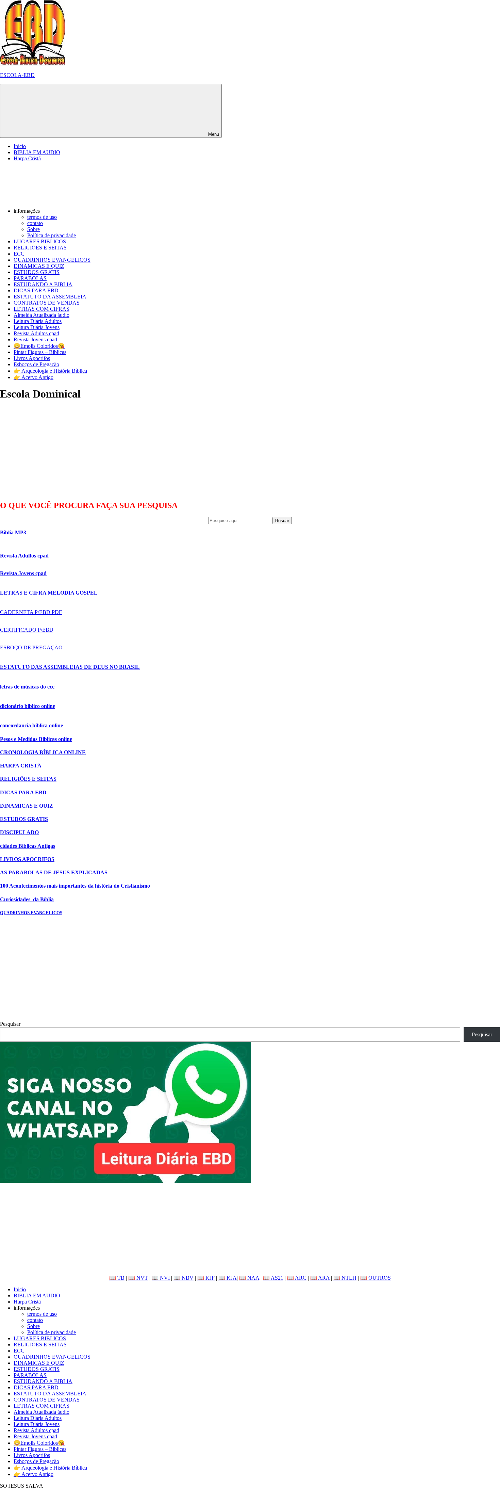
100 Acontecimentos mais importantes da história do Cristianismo (75, 886)
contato (35, 223)
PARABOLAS (30, 278)
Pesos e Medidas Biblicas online (36, 739)
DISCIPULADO (19, 832)
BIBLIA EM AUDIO (37, 152)
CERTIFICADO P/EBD (26, 630)
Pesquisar (10, 1024)
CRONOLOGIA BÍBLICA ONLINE (43, 752)
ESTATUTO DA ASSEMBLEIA (50, 297)
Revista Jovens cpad (35, 339)
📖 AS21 (273, 1278)
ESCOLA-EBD (17, 75)
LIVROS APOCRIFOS (27, 859)
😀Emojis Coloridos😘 (39, 346)
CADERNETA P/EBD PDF (31, 612)
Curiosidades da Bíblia (27, 899)
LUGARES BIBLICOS (40, 241)
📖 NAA (249, 1278)
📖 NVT (138, 1278)
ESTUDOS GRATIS (37, 272)
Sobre (33, 229)
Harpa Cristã (27, 158)
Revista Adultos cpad (36, 333)
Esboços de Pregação (36, 364)
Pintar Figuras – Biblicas (40, 352)
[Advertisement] (51, 450)
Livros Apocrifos (32, 358)
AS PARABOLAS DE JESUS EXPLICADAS (53, 872)
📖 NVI (161, 1278)
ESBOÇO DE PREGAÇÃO (31, 647)
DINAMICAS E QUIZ (39, 266)
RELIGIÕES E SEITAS (40, 247)
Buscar (282, 520)
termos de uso (42, 217)
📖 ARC (296, 1278)
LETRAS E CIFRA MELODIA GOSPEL (49, 593)
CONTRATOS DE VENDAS (47, 303)
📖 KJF (206, 1278)
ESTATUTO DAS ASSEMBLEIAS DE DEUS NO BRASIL (70, 667)
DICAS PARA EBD (36, 290)
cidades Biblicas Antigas (27, 846)
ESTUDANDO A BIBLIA (43, 284)
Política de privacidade (51, 235)
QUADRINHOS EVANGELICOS (52, 260)
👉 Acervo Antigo (33, 377)
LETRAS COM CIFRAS (41, 309)
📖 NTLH (344, 1278)
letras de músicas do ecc (27, 687)
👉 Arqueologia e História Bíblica (50, 371)
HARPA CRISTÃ (20, 765)
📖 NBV (183, 1278)
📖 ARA (320, 1278)
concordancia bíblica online (31, 725)
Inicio (20, 146)
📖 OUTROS (375, 1278)
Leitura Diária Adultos (38, 321)
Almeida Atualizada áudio (41, 315)
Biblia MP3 (13, 532)
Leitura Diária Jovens (37, 327)
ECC (19, 254)
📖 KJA (227, 1278)
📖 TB (116, 1278)
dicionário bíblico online (27, 706)
